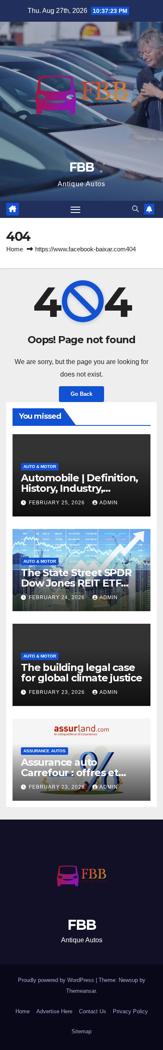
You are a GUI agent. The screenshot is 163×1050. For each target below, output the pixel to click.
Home (14, 249)
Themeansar (81, 991)
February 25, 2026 (58, 503)
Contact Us (92, 1011)
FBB (81, 167)
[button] (135, 209)
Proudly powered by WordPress (57, 980)
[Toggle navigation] (75, 209)
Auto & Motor (39, 466)
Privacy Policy (130, 1011)
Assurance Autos (44, 751)
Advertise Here (54, 1011)
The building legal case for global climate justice (81, 672)
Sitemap (81, 1031)
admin (108, 503)
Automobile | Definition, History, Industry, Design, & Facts (79, 488)
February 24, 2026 (58, 597)
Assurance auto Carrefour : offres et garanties (69, 772)
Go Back (81, 394)
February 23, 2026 (58, 692)
